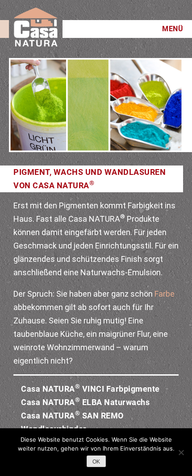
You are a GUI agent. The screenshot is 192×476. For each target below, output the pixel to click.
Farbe (164, 293)
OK (96, 462)
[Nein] (180, 452)
